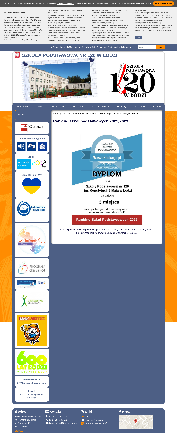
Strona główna (58, 47)
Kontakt (157, 106)
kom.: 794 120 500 (58, 420)
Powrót (21, 114)
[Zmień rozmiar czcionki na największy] (94, 47)
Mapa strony (74, 47)
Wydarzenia (78, 106)
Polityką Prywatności (65, 3)
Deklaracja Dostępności (96, 423)
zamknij (138, 37)
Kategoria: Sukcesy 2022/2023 (84, 113)
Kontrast (102, 47)
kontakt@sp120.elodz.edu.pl (63, 423)
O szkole (40, 106)
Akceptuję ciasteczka (163, 3)
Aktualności (22, 106)
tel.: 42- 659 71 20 (58, 416)
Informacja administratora (120, 47)
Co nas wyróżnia (100, 106)
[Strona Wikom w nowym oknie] (19, 431)
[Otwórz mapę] (136, 422)
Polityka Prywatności (95, 420)
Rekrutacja (122, 106)
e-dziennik (140, 106)
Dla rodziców (58, 106)
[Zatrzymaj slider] (59, 97)
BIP (86, 416)
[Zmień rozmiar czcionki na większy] (92, 47)
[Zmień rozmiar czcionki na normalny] (90, 47)
